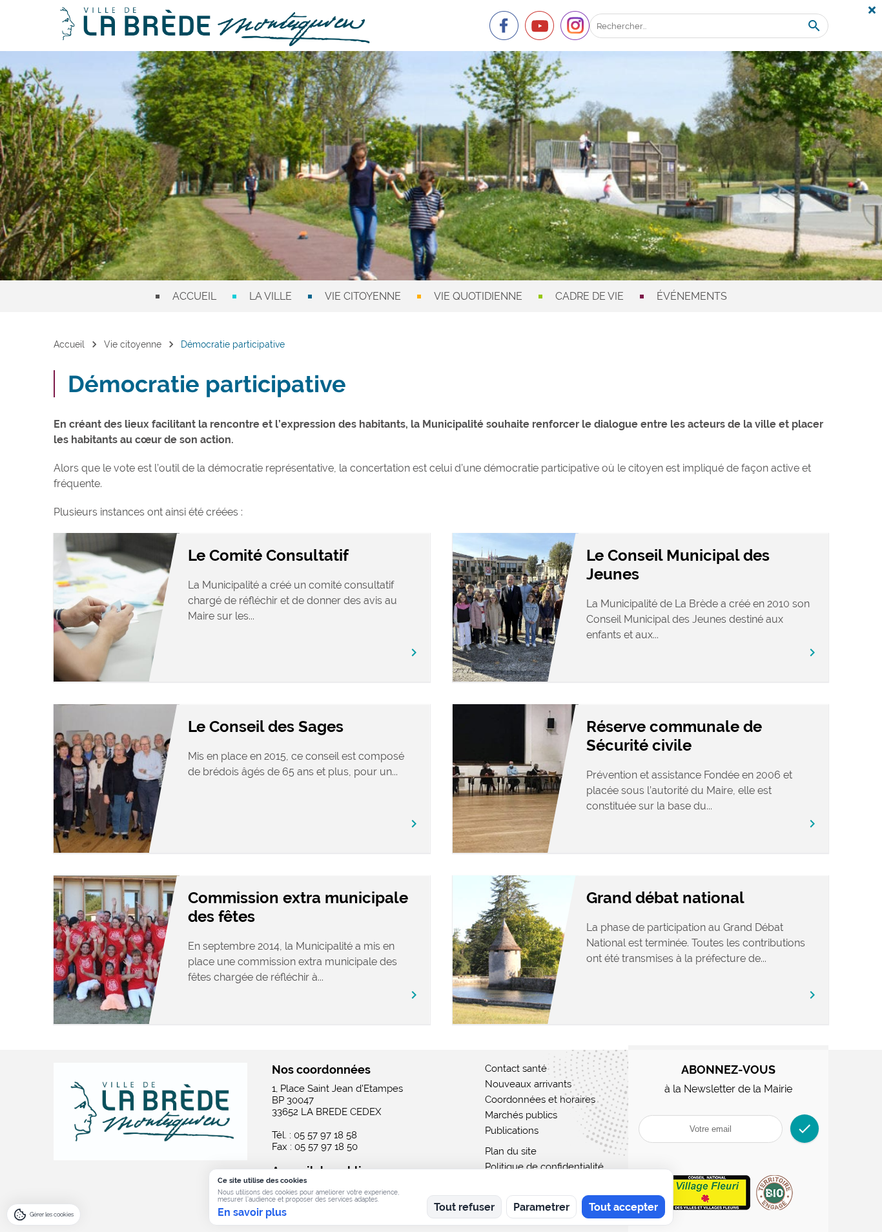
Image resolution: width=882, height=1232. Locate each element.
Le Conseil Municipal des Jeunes (678, 564)
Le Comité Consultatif (268, 555)
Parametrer (541, 1207)
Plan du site (511, 1151)
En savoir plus (252, 1212)
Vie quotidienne (478, 296)
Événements (692, 296)
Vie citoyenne (363, 296)
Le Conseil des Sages (266, 726)
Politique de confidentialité (544, 1167)
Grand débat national (665, 897)
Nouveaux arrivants (528, 1084)
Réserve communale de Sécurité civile (674, 736)
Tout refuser (464, 1207)
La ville (270, 296)
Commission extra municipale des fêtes (298, 907)
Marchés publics (521, 1115)
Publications (511, 1130)
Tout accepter (623, 1207)
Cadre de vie (589, 296)
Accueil (194, 296)
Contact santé (516, 1068)
